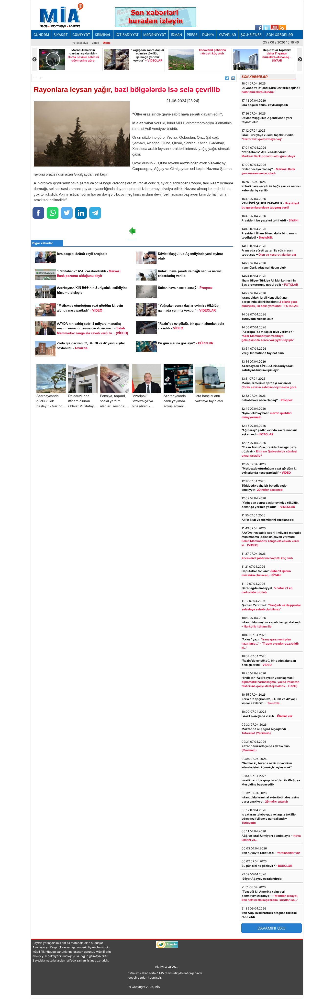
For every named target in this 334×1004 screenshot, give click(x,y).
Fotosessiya (80, 42)
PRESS (192, 34)
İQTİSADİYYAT (127, 34)
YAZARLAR (227, 34)
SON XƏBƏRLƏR (279, 34)
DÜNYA (208, 34)
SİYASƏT (61, 34)
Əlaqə (107, 42)
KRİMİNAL (103, 34)
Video (95, 42)
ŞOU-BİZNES (251, 34)
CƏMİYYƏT (81, 34)
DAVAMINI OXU (271, 928)
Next (299, 59)
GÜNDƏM (41, 34)
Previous (34, 59)
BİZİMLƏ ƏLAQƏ (166, 967)
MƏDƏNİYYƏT (154, 34)
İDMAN (176, 34)
